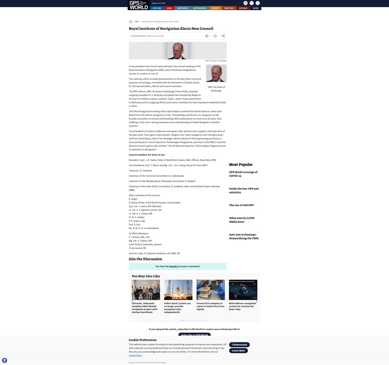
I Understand (239, 344)
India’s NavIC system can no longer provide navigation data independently (177, 308)
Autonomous (199, 8)
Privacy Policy (134, 362)
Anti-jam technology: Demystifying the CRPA (244, 236)
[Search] (252, 3)
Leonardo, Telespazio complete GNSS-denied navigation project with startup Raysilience (144, 308)
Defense (243, 8)
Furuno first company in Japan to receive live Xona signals (210, 306)
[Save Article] (206, 36)
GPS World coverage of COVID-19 (243, 174)
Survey (215, 8)
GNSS (169, 8)
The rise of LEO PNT (241, 205)
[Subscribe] (246, 3)
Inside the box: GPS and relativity (244, 190)
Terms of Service (147, 362)
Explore (157, 8)
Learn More (238, 350)
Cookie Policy (135, 355)
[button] (256, 301)
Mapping (229, 8)
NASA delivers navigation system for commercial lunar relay (242, 306)
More (256, 8)
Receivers (182, 8)
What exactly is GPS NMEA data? (241, 220)
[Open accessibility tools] (4, 360)
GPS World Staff (139, 36)
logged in (174, 266)
